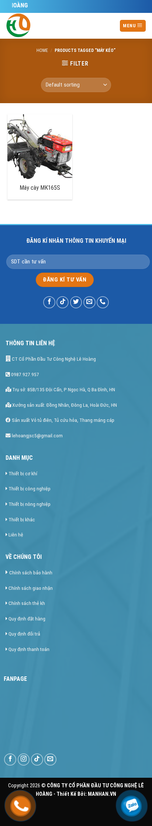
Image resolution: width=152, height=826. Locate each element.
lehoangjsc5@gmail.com (37, 435)
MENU (130, 25)
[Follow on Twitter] (76, 302)
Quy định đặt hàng (26, 619)
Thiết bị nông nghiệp (29, 504)
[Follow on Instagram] (24, 759)
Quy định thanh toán (28, 649)
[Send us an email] (89, 302)
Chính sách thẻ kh (26, 603)
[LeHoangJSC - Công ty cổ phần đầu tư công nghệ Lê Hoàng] (52, 26)
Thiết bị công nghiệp (29, 488)
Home (42, 50)
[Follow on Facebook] (49, 302)
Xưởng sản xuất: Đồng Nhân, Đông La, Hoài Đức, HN (64, 405)
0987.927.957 (24, 374)
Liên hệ (15, 535)
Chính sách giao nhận (30, 588)
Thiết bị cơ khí (22, 473)
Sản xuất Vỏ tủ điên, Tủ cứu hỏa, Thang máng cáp (62, 420)
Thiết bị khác (21, 519)
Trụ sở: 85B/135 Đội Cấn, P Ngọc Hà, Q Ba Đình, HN (63, 389)
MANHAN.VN (102, 794)
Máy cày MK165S (40, 187)
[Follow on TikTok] (62, 302)
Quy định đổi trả (24, 634)
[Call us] (103, 302)
